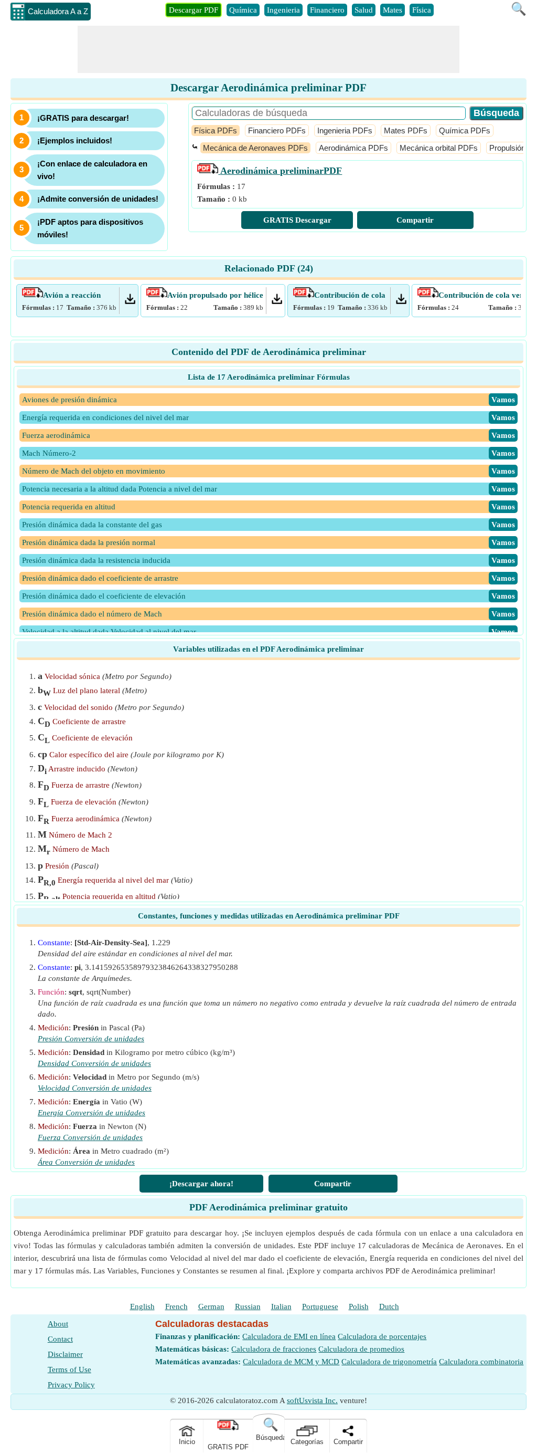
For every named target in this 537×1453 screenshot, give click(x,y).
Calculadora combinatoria (481, 1361)
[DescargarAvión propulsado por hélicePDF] (277, 301)
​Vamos (503, 399)
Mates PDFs (405, 130)
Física (421, 10)
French (176, 1306)
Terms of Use (69, 1369)
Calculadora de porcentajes (382, 1336)
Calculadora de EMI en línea (289, 1336)
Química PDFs (464, 130)
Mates (392, 10)
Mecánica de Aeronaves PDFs (255, 147)
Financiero (327, 10)
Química (243, 10)
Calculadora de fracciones (273, 1349)
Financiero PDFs (277, 130)
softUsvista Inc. (312, 1400)
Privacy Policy (71, 1385)
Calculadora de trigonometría (389, 1361)
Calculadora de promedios (361, 1349)
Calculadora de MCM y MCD (291, 1361)
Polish (359, 1306)
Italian (281, 1306)
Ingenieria (283, 10)
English (142, 1306)
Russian (248, 1306)
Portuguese (320, 1306)
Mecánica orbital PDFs (439, 147)
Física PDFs (215, 130)
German (211, 1306)
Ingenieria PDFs (344, 130)
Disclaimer (65, 1354)
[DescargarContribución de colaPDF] (401, 301)
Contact (60, 1339)
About (58, 1324)
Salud (364, 10)
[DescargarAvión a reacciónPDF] (130, 301)
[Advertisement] (268, 49)
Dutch (389, 1306)
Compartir (415, 220)
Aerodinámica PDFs (353, 147)
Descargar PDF (193, 10)
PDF (281, 170)
